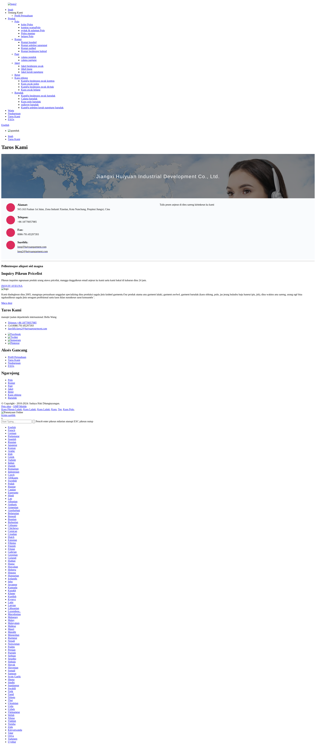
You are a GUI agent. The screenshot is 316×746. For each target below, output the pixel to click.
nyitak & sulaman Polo (33, 30)
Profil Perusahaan (23, 15)
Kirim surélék (8, 415)
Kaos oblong (21, 77)
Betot (17, 75)
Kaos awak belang (30, 89)
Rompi (18, 39)
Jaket (17, 63)
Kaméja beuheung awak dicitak (37, 86)
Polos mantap (28, 33)
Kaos (54, 409)
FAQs (11, 119)
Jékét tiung (26, 69)
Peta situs (6, 406)
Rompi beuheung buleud (34, 51)
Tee (60, 409)
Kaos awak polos (30, 83)
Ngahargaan (14, 113)
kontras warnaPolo (30, 27)
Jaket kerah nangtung (32, 72)
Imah (10, 9)
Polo (16, 21)
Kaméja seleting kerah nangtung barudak (42, 107)
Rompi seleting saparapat (34, 45)
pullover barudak (30, 104)
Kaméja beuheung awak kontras (37, 80)
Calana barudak (29, 98)
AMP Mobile (20, 406)
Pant (16, 54)
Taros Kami (14, 116)
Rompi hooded (29, 42)
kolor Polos (27, 24)
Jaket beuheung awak (32, 66)
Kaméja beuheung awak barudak (38, 95)
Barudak (18, 92)
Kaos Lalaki (29, 409)
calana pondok (28, 57)
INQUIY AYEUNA (12, 285)
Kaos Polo (68, 409)
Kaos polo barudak (31, 101)
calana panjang (29, 60)
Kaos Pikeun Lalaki (11, 409)
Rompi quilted (28, 48)
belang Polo (27, 36)
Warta (11, 110)
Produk (11, 18)
